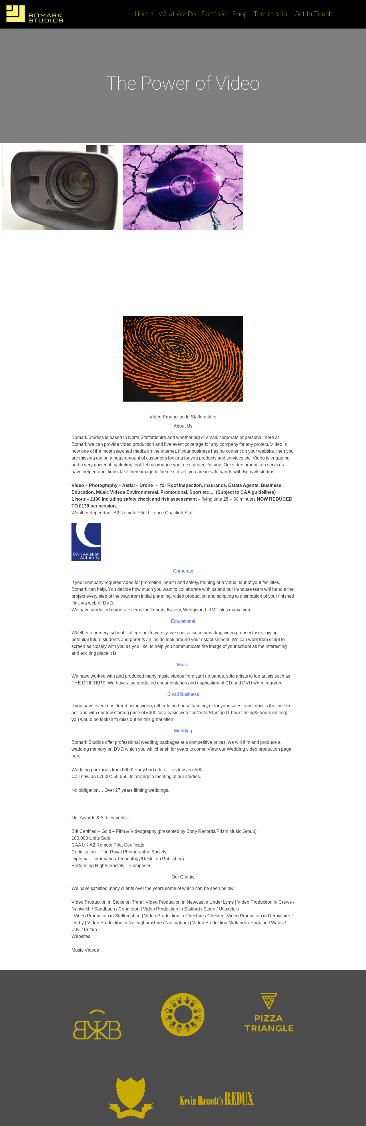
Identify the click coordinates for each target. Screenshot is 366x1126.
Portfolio (214, 14)
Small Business (183, 694)
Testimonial (271, 14)
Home (144, 14)
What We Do (177, 14)
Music (183, 664)
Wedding (183, 730)
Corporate (183, 571)
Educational (183, 621)
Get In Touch (313, 14)
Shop (240, 14)
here (76, 756)
